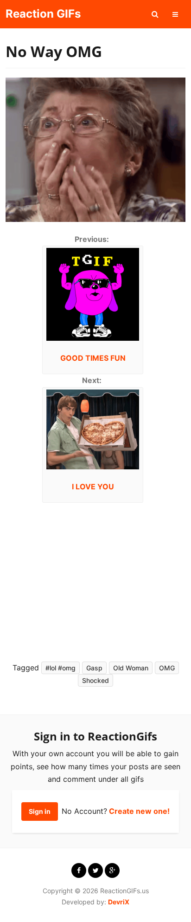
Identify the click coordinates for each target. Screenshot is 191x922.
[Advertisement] (90, 579)
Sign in (40, 811)
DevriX (118, 902)
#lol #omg (60, 668)
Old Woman (130, 668)
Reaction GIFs (43, 13)
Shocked (95, 680)
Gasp (94, 668)
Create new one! (139, 811)
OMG (167, 668)
